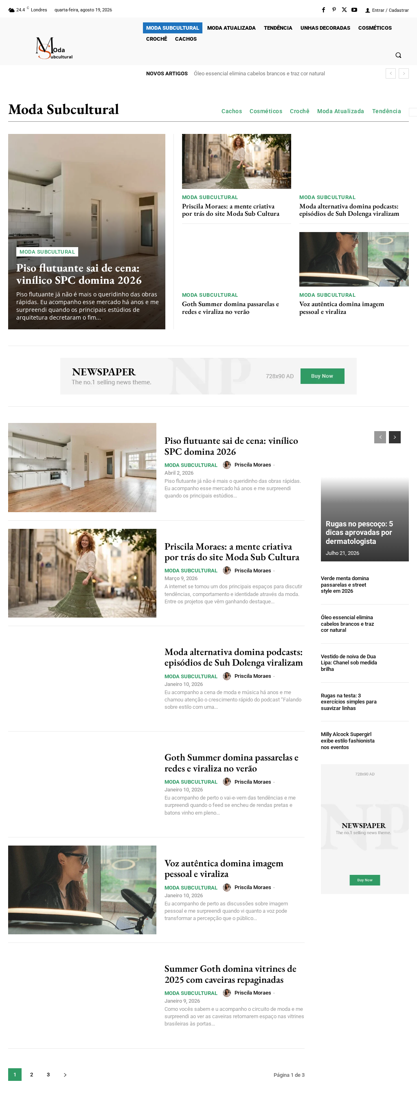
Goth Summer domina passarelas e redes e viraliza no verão (230, 307)
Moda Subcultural (47, 252)
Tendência (387, 111)
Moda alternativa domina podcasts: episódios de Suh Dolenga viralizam (349, 210)
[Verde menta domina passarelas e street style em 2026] (395, 585)
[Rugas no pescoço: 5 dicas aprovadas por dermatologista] (365, 492)
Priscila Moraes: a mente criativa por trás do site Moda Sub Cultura (230, 210)
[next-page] (65, 1074)
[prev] (391, 73)
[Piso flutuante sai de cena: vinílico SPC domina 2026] (86, 231)
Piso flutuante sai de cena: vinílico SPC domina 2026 (79, 273)
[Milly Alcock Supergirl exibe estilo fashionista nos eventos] (395, 740)
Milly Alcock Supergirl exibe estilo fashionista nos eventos (348, 740)
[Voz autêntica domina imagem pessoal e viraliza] (354, 259)
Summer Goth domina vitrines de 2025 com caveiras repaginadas (230, 973)
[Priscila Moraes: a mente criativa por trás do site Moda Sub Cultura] (237, 161)
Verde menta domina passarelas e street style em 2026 (345, 584)
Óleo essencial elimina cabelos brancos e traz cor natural (347, 623)
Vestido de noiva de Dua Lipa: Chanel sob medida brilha (260, 73)
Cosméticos (266, 111)
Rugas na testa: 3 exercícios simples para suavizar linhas (349, 701)
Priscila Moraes (253, 465)
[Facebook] (323, 10)
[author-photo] (228, 465)
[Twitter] (344, 10)
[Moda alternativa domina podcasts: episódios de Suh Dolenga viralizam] (354, 161)
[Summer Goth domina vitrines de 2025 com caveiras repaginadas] (82, 995)
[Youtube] (354, 10)
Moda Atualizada (340, 111)
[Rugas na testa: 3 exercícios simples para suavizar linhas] (395, 702)
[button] (398, 54)
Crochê (299, 111)
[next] (404, 73)
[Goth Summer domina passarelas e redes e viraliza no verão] (237, 259)
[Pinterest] (334, 10)
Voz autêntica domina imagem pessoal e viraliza (341, 307)
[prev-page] (380, 437)
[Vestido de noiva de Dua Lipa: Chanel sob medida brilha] (395, 663)
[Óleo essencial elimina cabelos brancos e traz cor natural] (395, 624)
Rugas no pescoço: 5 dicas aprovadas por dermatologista (359, 532)
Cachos (232, 111)
